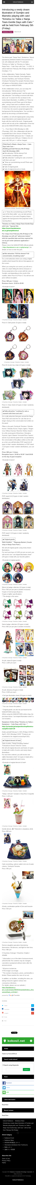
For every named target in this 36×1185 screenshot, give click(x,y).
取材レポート (8, 1147)
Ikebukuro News (7, 32)
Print (5, 1020)
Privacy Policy (6, 1160)
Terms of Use (6, 1158)
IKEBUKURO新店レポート (12, 1142)
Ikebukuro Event (9, 1138)
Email (5, 1017)
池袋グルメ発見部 (9, 1149)
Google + (6, 1013)
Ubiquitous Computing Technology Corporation (21, 1171)
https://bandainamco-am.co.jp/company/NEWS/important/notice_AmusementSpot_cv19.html (18, 990)
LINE (7, 1092)
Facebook (6, 1009)
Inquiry (4, 1162)
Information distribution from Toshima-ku (16, 1145)
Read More (5, 1104)
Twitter (5, 1005)
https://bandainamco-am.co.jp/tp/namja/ (16, 247)
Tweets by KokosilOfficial (9, 1053)
